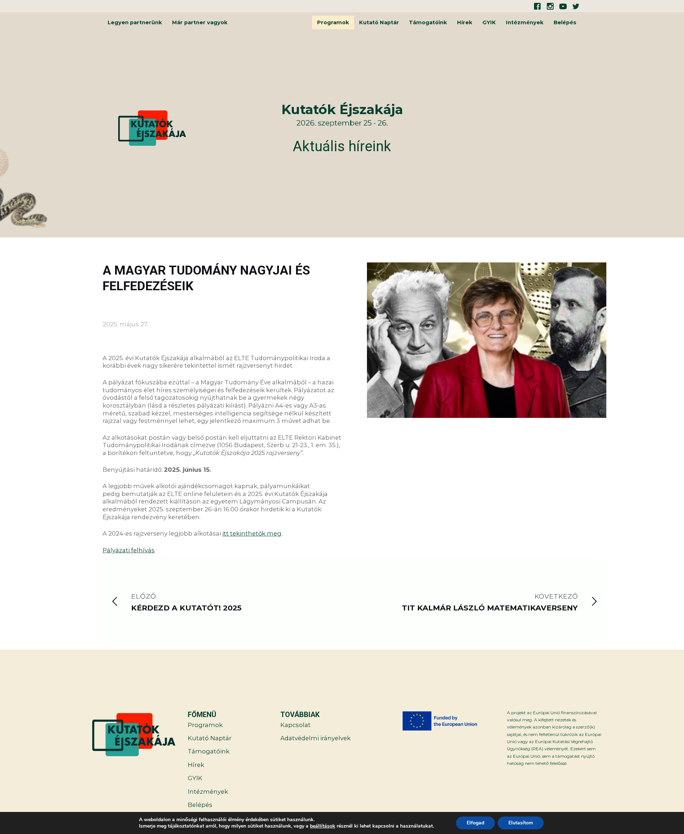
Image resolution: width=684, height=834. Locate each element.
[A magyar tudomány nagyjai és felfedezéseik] (486, 408)
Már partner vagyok (200, 22)
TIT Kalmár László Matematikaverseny (490, 607)
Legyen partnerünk (135, 22)
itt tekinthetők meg (251, 533)
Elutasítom (520, 822)
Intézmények (525, 22)
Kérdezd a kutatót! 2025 (186, 607)
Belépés (565, 22)
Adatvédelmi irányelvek (315, 738)
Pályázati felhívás (129, 550)
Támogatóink (428, 22)
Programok (333, 22)
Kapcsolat (295, 724)
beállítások (322, 826)
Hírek (464, 22)
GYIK (489, 22)
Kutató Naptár (379, 22)
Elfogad (475, 822)
